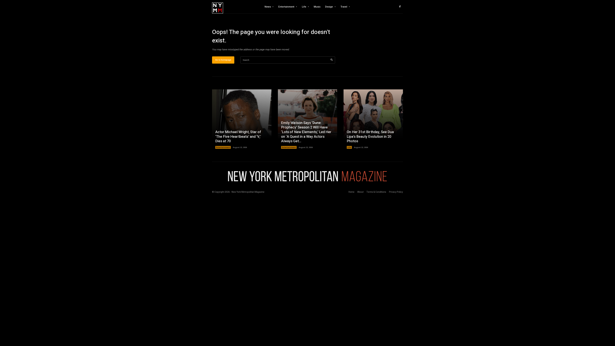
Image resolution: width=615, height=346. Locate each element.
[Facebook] (400, 7)
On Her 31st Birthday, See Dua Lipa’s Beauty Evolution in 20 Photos (370, 136)
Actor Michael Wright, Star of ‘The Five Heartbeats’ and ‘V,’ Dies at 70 (238, 136)
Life (349, 147)
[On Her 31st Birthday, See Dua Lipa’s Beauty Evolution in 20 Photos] (373, 119)
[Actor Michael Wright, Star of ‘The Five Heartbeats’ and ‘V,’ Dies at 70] (241, 119)
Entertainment (223, 147)
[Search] (331, 60)
